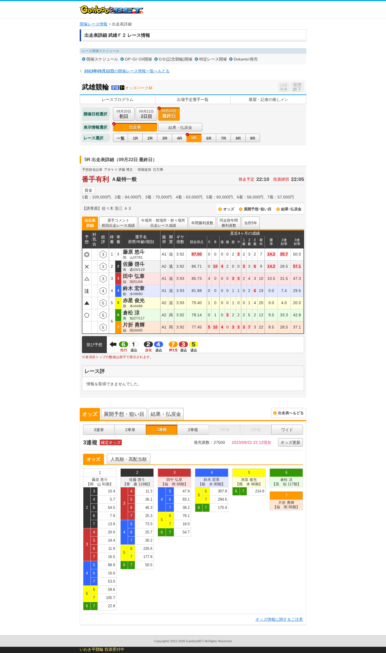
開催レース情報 (93, 24)
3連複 (162, 429)
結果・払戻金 (180, 127)
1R (135, 138)
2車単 (130, 429)
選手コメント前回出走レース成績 (118, 223)
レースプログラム (117, 99)
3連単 (99, 429)
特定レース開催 (213, 59)
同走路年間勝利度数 (229, 223)
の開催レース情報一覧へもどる (127, 71)
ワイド (287, 429)
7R (223, 138)
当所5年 (250, 223)
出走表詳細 (90, 223)
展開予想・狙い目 (124, 414)
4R (179, 138)
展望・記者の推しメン (268, 99)
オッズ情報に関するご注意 (279, 619)
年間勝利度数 (202, 223)
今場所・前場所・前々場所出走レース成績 (163, 223)
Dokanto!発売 (246, 59)
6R (208, 138)
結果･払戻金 (291, 209)
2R (150, 138)
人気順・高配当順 (128, 459)
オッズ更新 (290, 442)
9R (252, 138)
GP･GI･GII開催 (138, 59)
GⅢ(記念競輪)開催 (175, 59)
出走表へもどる (291, 413)
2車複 (193, 429)
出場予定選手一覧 (193, 99)
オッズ (228, 209)
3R (164, 138)
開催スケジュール (102, 59)
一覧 (121, 138)
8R (238, 138)
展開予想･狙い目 (258, 209)
